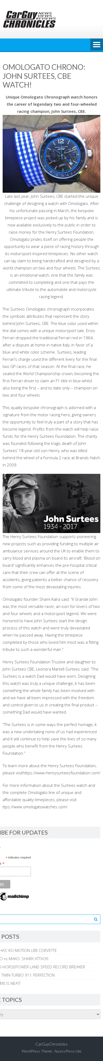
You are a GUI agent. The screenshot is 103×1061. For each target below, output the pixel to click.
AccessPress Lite (67, 1051)
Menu (96, 44)
